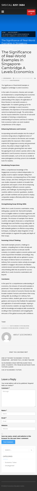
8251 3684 (19, 5)
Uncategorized (13, 32)
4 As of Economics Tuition (11, 370)
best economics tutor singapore (19, 326)
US (31, 12)
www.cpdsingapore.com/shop (10, 158)
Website (4, 425)
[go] (31, 450)
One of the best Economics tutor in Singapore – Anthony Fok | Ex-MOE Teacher (17, 359)
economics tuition (11, 122)
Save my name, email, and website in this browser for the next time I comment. (16, 437)
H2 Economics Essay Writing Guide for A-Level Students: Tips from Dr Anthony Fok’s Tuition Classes (18, 365)
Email (4, 418)
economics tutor (24, 328)
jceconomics (7, 78)
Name (4, 410)
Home (4, 32)
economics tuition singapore (9, 328)
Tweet (3, 322)
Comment (5, 388)
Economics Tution (10, 462)
